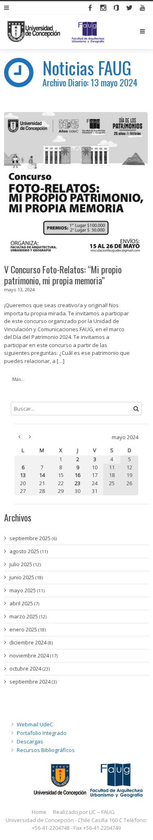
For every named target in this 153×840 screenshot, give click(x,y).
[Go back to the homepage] (55, 32)
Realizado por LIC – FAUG (84, 812)
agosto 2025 (24, 551)
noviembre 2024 (29, 655)
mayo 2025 (22, 590)
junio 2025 (21, 577)
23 (77, 483)
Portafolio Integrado (42, 733)
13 (23, 475)
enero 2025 (23, 629)
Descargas (30, 741)
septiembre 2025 (30, 538)
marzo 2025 (23, 616)
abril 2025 (21, 603)
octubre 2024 (25, 668)
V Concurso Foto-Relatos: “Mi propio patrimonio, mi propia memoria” (63, 275)
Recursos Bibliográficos (46, 750)
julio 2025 (20, 564)
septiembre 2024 (30, 681)
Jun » (30, 437)
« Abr (19, 437)
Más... (18, 379)
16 (77, 475)
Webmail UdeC (35, 724)
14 (42, 475)
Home (39, 812)
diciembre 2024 (28, 642)
